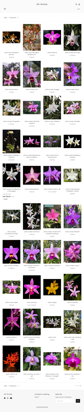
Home (5, 17)
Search (37, 397)
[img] (76, 4)
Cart (78, 9)
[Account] (79, 4)
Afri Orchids (42, 4)
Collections (13, 17)
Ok (78, 401)
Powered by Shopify (42, 407)
